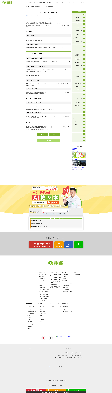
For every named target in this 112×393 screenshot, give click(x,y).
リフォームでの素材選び (78, 65)
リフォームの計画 (78, 20)
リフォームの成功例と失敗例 (78, 42)
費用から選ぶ (65, 287)
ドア (78, 137)
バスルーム (78, 124)
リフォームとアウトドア (78, 105)
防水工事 (40, 285)
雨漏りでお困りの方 (31, 313)
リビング (78, 134)
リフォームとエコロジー (78, 68)
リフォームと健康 (78, 76)
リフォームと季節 (78, 102)
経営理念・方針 (42, 311)
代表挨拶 (40, 309)
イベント (52, 308)
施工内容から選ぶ (65, 289)
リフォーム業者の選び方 (78, 24)
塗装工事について (30, 317)
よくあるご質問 (42, 300)
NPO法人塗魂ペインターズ (56, 279)
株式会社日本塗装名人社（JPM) (55, 282)
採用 (27, 330)
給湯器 (78, 130)
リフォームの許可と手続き (78, 31)
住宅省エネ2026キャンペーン (43, 292)
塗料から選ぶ (65, 280)
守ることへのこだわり (43, 308)
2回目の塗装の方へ (42, 276)
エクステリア (78, 115)
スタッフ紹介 (41, 323)
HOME (27, 272)
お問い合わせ (65, 306)
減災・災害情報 (30, 323)
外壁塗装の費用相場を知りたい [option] (37, 223)
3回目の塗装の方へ (42, 278)
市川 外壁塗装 (55, 380)
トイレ (78, 127)
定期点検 (28, 319)
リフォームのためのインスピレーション (78, 59)
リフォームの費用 (78, 27)
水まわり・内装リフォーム (44, 287)
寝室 (78, 140)
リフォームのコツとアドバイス (78, 46)
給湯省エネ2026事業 (43, 298)
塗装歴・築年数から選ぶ (67, 291)
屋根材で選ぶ (65, 278)
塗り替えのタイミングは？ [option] (37, 220)
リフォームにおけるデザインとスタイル (78, 55)
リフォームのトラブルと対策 (78, 38)
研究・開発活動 (30, 324)
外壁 (78, 108)
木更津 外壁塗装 (63, 380)
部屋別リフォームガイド (78, 62)
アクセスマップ (42, 319)
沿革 (39, 317)
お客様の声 (56, 2)
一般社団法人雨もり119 (55, 284)
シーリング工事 (42, 280)
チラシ (52, 309)
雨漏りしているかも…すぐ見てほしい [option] (39, 226)
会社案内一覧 (41, 306)
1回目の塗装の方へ (42, 274)
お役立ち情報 (29, 321)
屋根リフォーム (42, 283)
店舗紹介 (40, 321)
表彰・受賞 (29, 309)
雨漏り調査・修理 (42, 282)
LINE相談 (64, 309)
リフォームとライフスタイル (78, 94)
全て (79, 14)
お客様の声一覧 (77, 274)
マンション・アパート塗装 (44, 289)
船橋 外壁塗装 (48, 380)
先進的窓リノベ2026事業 (44, 296)
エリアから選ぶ (65, 285)
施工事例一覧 (65, 274)
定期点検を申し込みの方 (67, 311)
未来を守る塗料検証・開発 (56, 277)
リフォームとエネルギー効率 (78, 72)
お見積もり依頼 (65, 308)
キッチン (78, 121)
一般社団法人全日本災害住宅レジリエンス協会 (55, 287)
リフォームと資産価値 (78, 83)
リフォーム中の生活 (78, 34)
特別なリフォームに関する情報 (78, 50)
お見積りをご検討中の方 (31, 311)
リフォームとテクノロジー (78, 99)
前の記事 (42, 134)
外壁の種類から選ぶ (66, 282)
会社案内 (28, 328)
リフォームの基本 (78, 17)
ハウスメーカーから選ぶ (67, 283)
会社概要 (40, 315)
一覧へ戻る (48, 140)
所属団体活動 (29, 326)
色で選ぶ (64, 276)
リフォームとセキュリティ (78, 80)
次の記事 (54, 134)
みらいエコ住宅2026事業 (44, 294)
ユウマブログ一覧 (30, 306)
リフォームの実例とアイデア (78, 90)
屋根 (78, 111)
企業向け (28, 308)
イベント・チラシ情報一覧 (56, 306)
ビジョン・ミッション (43, 313)
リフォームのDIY (78, 86)
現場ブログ (29, 315)
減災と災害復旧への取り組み (55, 275)
